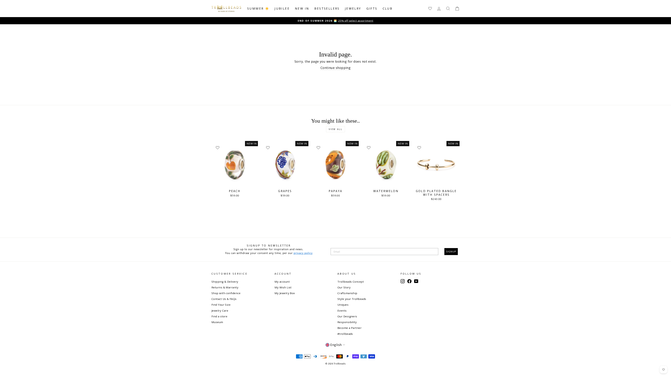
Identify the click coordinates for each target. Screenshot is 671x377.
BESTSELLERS (327, 8)
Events (342, 310)
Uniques (342, 304)
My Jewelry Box (285, 293)
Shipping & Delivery (224, 281)
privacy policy (303, 253)
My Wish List (283, 287)
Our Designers (347, 316)
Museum (217, 322)
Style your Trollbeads (351, 299)
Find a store (219, 316)
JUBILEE (282, 8)
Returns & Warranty (224, 287)
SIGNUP (451, 251)
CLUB (388, 8)
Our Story (344, 287)
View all (335, 129)
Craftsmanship (347, 293)
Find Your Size (220, 304)
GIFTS (371, 8)
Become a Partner (349, 328)
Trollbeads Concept (350, 281)
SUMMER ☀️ (258, 8)
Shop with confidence (225, 293)
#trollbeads (345, 333)
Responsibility (347, 322)
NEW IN (302, 8)
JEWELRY (353, 8)
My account (282, 281)
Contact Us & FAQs (224, 299)
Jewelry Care (219, 310)
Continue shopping (335, 68)
